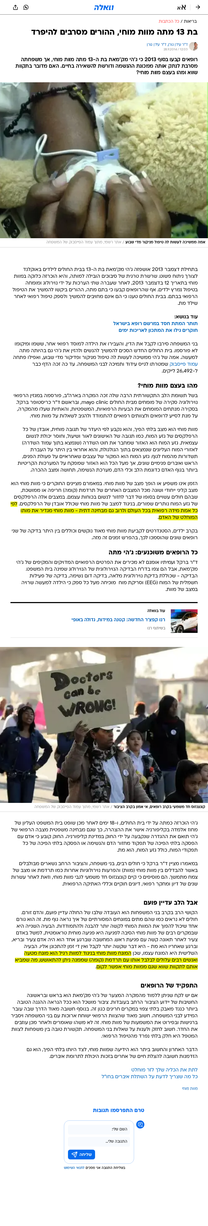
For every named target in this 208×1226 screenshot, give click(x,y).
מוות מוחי (190, 1089)
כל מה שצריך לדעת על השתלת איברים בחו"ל (150, 1077)
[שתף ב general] (15, 7)
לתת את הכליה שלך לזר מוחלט (164, 1070)
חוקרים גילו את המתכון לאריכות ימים (158, 330)
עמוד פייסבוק (184, 364)
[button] (181, 7)
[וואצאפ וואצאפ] (26, 7)
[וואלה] (104, 7)
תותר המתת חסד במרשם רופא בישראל (155, 323)
